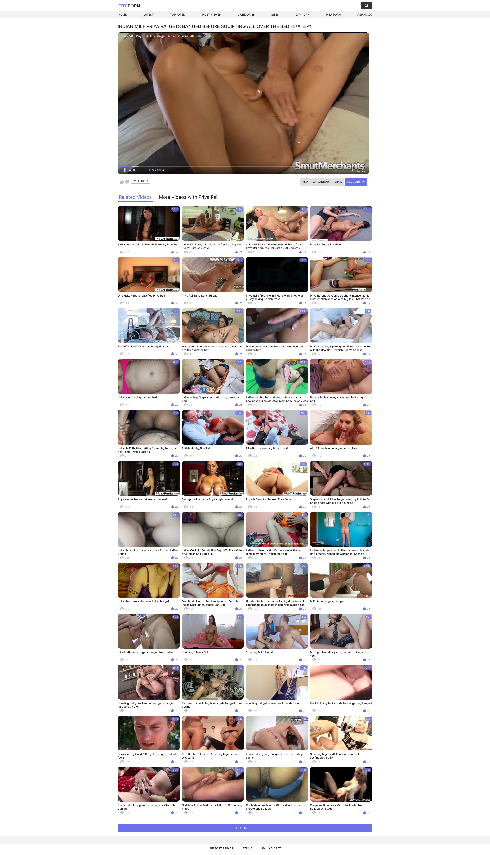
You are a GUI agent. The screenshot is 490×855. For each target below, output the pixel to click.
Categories (246, 14)
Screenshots (321, 181)
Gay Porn (302, 14)
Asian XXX (364, 14)
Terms (247, 848)
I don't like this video (127, 182)
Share (338, 181)
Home (122, 14)
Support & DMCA (221, 848)
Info (305, 181)
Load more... (245, 828)
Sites (275, 14)
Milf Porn (333, 14)
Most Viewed (211, 14)
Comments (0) (356, 181)
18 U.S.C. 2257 (271, 848)
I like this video (122, 182)
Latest (148, 14)
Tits (129, 5)
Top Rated (177, 14)
